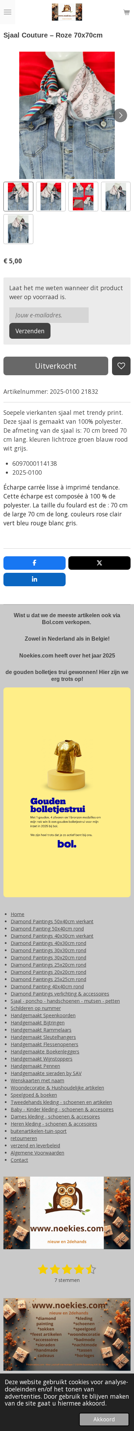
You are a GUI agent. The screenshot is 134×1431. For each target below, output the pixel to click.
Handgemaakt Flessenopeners (44, 1044)
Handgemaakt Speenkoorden (43, 1015)
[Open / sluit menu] (7, 12)
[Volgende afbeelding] (120, 115)
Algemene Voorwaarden (37, 1152)
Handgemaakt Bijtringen (38, 1022)
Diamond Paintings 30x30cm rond (48, 950)
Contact (19, 1160)
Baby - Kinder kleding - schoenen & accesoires (62, 1109)
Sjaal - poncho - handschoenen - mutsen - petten (65, 1001)
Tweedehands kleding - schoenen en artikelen (61, 1102)
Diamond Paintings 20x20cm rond (48, 972)
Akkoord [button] (104, 1419)
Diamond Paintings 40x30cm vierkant (52, 936)
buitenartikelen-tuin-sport (39, 1131)
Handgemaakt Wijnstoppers (41, 1058)
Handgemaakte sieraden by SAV (46, 1073)
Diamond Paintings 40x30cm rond (48, 943)
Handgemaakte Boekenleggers (45, 1051)
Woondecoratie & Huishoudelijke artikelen (57, 1087)
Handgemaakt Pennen (35, 1066)
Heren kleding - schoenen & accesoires (54, 1123)
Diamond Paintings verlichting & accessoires (60, 993)
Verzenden (30, 331)
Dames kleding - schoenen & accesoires (55, 1116)
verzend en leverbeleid (35, 1145)
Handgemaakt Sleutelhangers (43, 1037)
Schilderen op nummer (36, 1008)
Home (17, 914)
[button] (18, 197)
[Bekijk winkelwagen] (126, 12)
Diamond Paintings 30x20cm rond (48, 957)
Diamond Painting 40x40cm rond (47, 986)
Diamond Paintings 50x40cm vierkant (52, 921)
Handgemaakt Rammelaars (41, 1030)
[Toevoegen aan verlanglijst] (121, 366)
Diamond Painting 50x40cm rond (47, 928)
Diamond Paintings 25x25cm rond (48, 979)
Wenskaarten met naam (37, 1080)
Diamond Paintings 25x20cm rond (48, 964)
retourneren (24, 1138)
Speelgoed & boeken (34, 1095)
